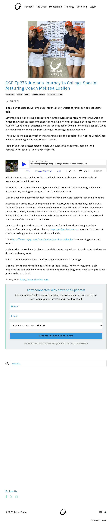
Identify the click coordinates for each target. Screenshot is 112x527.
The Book (41, 6)
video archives (13, 467)
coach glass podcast (55, 94)
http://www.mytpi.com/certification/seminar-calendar (42, 239)
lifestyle (10, 444)
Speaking (81, 6)
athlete (19, 94)
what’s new (11, 479)
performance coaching (18, 456)
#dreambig (11, 381)
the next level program (18, 460)
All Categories (13, 377)
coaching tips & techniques (21, 416)
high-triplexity (13, 440)
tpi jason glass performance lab (23, 464)
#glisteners (10, 94)
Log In (93, 6)
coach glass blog (38, 94)
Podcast (29, 6)
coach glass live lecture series (22, 405)
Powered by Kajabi (98, 520)
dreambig (10, 420)
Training (69, 6)
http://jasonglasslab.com (34, 279)
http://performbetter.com (64, 229)
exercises (10, 428)
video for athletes (15, 471)
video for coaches (15, 475)
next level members (16, 448)
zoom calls (11, 483)
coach (27, 94)
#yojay (9, 389)
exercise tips (12, 424)
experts (9, 432)
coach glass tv (13, 412)
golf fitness (12, 436)
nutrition (10, 452)
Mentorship (55, 6)
